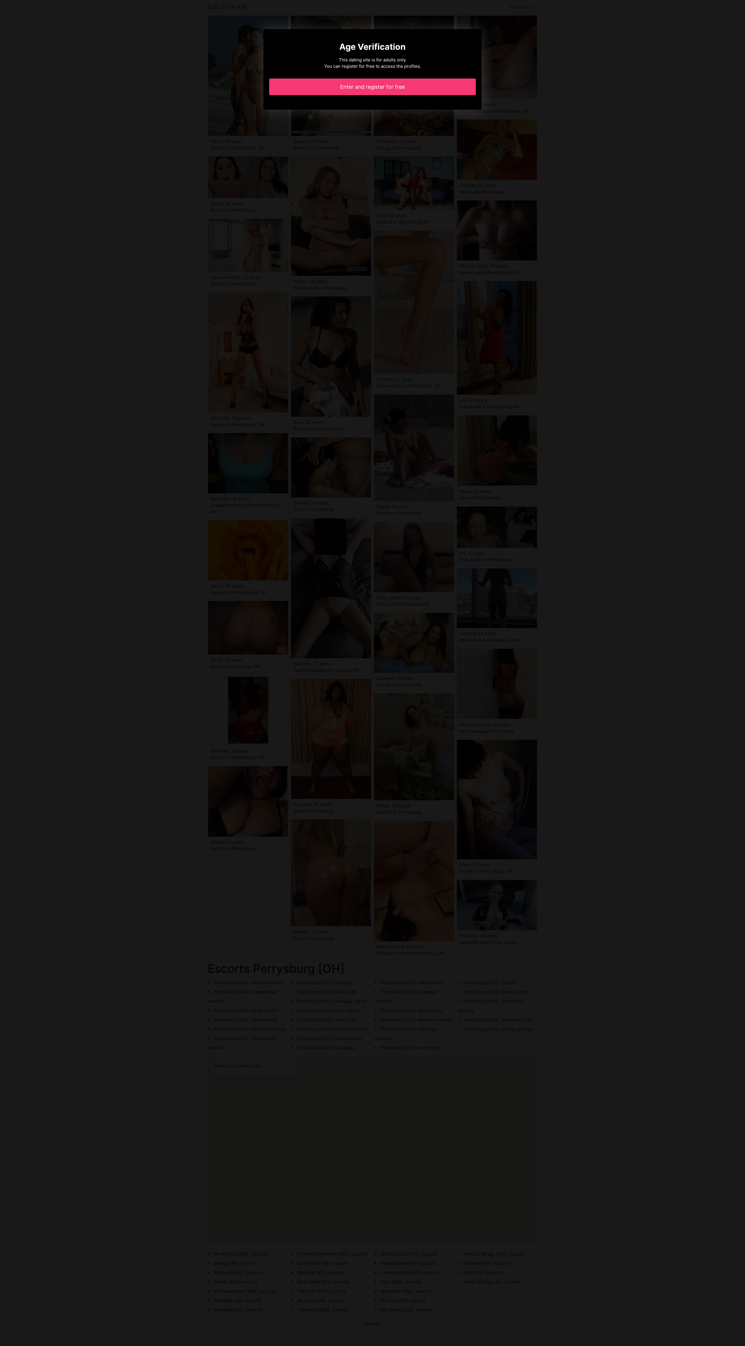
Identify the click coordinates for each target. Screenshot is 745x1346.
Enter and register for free (372, 87)
